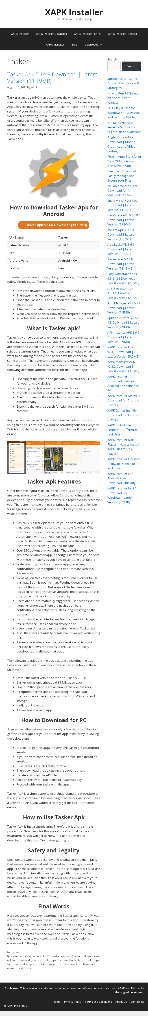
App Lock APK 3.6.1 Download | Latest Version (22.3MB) (120, 249)
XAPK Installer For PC (87, 33)
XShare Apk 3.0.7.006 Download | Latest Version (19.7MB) (122, 234)
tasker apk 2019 (20, 956)
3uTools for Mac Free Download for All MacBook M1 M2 (122, 190)
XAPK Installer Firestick (122, 33)
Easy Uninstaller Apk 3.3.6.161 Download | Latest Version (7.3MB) (123, 278)
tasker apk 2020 (41, 956)
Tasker (15, 952)
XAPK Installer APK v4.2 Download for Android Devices (123, 400)
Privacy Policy (72, 1001)
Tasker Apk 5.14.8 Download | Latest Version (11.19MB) (52, 77)
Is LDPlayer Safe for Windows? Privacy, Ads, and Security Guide (123, 112)
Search (112, 59)
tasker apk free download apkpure (64, 960)
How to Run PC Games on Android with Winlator (123, 98)
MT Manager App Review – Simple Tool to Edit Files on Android (124, 127)
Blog (74, 44)
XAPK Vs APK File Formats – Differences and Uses (122, 429)
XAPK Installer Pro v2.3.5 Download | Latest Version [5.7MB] (123, 351)
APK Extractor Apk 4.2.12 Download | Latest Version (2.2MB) (123, 293)
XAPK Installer (74, 11)
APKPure (123, 988)
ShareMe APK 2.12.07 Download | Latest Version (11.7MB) (122, 205)
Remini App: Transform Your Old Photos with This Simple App (124, 161)
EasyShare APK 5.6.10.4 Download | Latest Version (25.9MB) (123, 219)
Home (56, 1001)
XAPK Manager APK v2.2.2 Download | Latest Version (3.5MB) (123, 366)
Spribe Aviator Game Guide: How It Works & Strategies (123, 83)
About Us (121, 1001)
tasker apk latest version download (60, 964)
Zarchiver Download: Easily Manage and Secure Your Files (122, 175)
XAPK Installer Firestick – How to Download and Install (123, 463)
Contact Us (137, 1001)
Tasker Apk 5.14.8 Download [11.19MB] (56, 225)
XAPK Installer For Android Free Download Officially (121, 478)
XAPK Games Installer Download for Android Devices (123, 415)
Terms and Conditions (98, 1001)
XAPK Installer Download (51, 33)
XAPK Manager (55, 44)
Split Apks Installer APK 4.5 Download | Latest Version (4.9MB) (123, 322)
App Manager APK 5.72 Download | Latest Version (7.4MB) (123, 307)
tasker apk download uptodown (71, 956)
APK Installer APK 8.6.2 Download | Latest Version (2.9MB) (123, 337)
